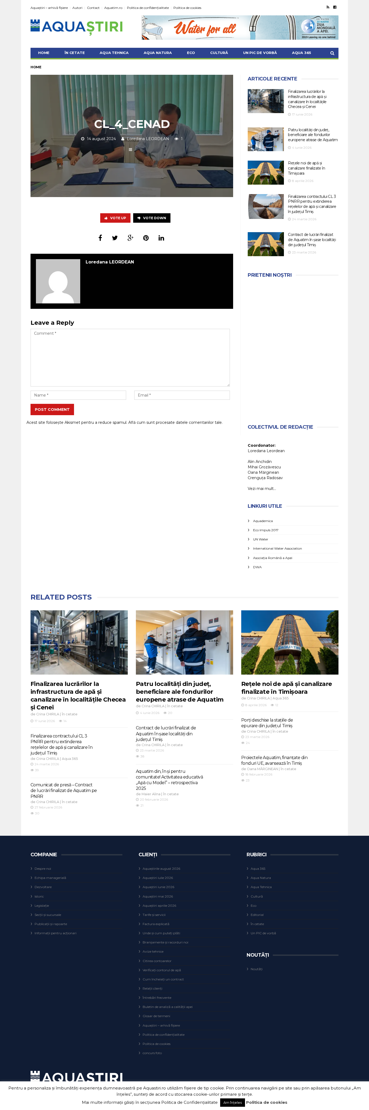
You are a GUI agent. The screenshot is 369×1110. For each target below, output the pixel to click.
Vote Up (118, 218)
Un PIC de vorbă (260, 52)
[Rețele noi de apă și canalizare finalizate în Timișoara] (266, 173)
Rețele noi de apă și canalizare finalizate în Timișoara (306, 168)
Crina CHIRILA (47, 714)
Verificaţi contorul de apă (162, 970)
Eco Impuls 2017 (266, 530)
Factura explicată (156, 924)
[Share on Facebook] (100, 238)
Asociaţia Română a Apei (272, 558)
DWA (257, 567)
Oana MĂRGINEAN (262, 769)
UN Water (260, 539)
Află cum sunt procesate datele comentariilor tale (175, 422)
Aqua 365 (301, 52)
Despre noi (43, 869)
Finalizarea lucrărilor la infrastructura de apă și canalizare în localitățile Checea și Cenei (307, 99)
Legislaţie (42, 905)
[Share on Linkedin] (161, 238)
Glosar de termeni (156, 1016)
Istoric (39, 896)
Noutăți (257, 969)
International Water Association (277, 548)
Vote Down (154, 218)
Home (43, 52)
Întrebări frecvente (157, 998)
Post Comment (52, 409)
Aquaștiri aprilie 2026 (159, 905)
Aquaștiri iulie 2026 (158, 878)
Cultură (219, 52)
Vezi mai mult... (262, 488)
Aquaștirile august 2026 (161, 869)
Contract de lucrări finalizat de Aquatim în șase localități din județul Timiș (312, 239)
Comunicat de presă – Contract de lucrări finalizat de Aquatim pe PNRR (64, 790)
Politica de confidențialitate (148, 8)
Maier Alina (151, 794)
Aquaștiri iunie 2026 (158, 887)
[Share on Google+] (130, 238)
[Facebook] (334, 7)
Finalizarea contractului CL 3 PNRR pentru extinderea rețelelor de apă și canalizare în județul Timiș (312, 204)
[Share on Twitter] (114, 238)
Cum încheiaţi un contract (163, 979)
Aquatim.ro (113, 8)
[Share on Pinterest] (146, 238)
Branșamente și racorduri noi (165, 942)
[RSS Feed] (328, 7)
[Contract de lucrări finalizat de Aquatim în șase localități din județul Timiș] (266, 244)
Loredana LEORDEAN (148, 138)
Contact (93, 8)
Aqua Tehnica (114, 52)
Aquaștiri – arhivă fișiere (49, 8)
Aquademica (263, 521)
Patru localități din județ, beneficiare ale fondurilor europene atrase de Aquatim (313, 134)
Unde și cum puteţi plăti (161, 933)
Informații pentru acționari (55, 933)
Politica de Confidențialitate (189, 1102)
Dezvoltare (43, 887)
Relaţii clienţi (152, 988)
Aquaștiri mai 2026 (158, 896)
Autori (77, 8)
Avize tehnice (153, 951)
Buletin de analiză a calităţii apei (168, 1007)
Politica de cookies (187, 8)
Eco (191, 52)
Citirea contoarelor (157, 961)
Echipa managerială (50, 878)
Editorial (257, 915)
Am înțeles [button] (232, 1102)
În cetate (75, 52)
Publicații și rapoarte (51, 924)
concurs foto (152, 1053)
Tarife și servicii (154, 915)
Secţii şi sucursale (48, 915)
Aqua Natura (158, 52)
